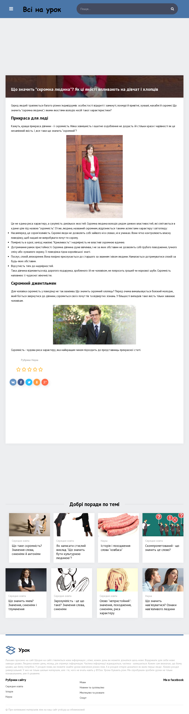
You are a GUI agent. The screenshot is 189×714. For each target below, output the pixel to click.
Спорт (83, 697)
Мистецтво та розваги (92, 692)
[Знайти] (172, 9)
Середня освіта (14, 686)
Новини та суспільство (92, 687)
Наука (35, 360)
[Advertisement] (94, 49)
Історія (9, 691)
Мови (83, 682)
